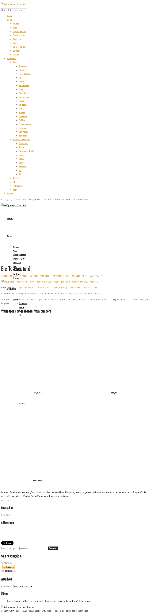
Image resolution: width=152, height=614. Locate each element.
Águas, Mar (23, 143)
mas (89, 492)
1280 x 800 (59, 287)
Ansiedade (23, 66)
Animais (16, 178)
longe (84, 492)
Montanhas (23, 166)
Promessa (23, 116)
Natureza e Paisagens (21, 139)
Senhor (27, 496)
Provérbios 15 (16, 496)
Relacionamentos (25, 124)
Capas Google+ (19, 35)
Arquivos (6, 586)
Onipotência (23, 93)
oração (103, 492)
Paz (20, 108)
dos (36, 492)
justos (77, 492)
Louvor (21, 81)
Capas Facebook (19, 31)
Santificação (23, 131)
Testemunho (23, 135)
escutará (43, 492)
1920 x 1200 (90, 287)
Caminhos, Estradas (26, 151)
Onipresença (24, 96)
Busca (21, 69)
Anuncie (16, 23)
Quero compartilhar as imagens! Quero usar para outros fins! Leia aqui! (49, 601)
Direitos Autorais (19, 46)
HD (14, 181)
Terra (21, 174)
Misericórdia (24, 85)
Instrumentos (18, 185)
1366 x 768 (74, 287)
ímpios (70, 492)
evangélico (59, 492)
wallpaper (40, 496)
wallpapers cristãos (56, 496)
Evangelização (24, 73)
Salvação (22, 127)
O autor (16, 54)
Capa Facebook (25, 287)
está (50, 492)
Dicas (15, 42)
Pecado (22, 112)
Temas (15, 62)
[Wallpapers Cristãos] (13, 205)
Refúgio (22, 120)
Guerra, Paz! (7, 507)
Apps (15, 27)
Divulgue (16, 50)
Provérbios (58, 275)
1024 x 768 (43, 287)
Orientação (23, 104)
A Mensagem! (7, 522)
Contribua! (17, 39)
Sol (20, 170)
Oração (21, 100)
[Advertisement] (76, 242)
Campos (22, 154)
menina (94, 492)
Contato (10, 15)
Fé (20, 77)
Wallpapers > (79, 275)
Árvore (21, 147)
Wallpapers (11, 58)
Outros (15, 189)
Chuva (21, 158)
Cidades (22, 162)
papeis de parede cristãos (121, 492)
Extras (9, 19)
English (10, 193)
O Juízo (21, 89)
